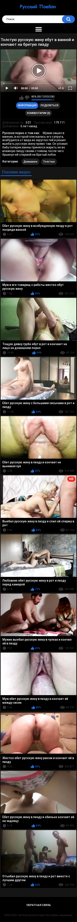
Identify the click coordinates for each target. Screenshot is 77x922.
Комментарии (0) (38, 113)
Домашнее (30, 161)
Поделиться (49, 105)
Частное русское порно (31, 915)
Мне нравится (21, 98)
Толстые (49, 161)
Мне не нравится (27, 98)
